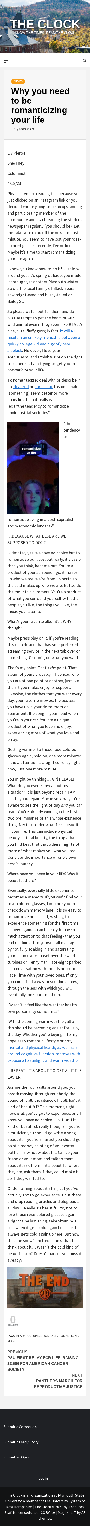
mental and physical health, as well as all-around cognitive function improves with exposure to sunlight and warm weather (44, 1054)
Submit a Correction (20, 1426)
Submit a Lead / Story (21, 1441)
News (18, 81)
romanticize (68, 1335)
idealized (21, 386)
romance (50, 1335)
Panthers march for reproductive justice (58, 1381)
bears (21, 1335)
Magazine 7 (67, 1512)
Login (43, 1478)
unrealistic (44, 386)
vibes (11, 1340)
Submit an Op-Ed (17, 1457)
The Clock (45, 24)
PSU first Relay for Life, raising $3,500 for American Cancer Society (42, 1360)
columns (34, 1335)
